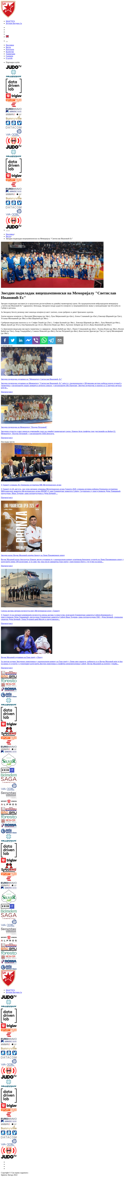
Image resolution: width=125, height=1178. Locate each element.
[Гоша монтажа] (11, 695)
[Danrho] (11, 731)
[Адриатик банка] (65, 111)
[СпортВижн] (11, 802)
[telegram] (52, 340)
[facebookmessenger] (28, 340)
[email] (59, 340)
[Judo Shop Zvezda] (7, 230)
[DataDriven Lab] (65, 86)
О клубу (9, 58)
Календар (10, 52)
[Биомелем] (11, 775)
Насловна (10, 45)
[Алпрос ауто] (11, 805)
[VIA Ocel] (65, 133)
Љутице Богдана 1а (14, 23)
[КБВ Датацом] (65, 125)
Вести (8, 47)
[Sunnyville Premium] (65, 118)
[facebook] (5, 340)
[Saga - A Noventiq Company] (11, 780)
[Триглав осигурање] (65, 96)
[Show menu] (7, 41)
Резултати (10, 49)
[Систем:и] (65, 114)
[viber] (36, 340)
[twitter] (13, 340)
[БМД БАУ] (11, 677)
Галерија (9, 56)
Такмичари (10, 54)
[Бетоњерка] (11, 673)
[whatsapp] (44, 340)
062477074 (10, 21)
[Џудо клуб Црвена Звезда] (8, 17)
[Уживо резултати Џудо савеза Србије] (65, 141)
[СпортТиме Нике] (65, 101)
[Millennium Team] (65, 74)
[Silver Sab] (11, 760)
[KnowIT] (11, 770)
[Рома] (11, 690)
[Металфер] (11, 685)
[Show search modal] (9, 230)
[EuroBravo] (65, 106)
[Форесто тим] (11, 681)
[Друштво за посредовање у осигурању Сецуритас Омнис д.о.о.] (11, 795)
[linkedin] (20, 340)
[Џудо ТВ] (65, 67)
